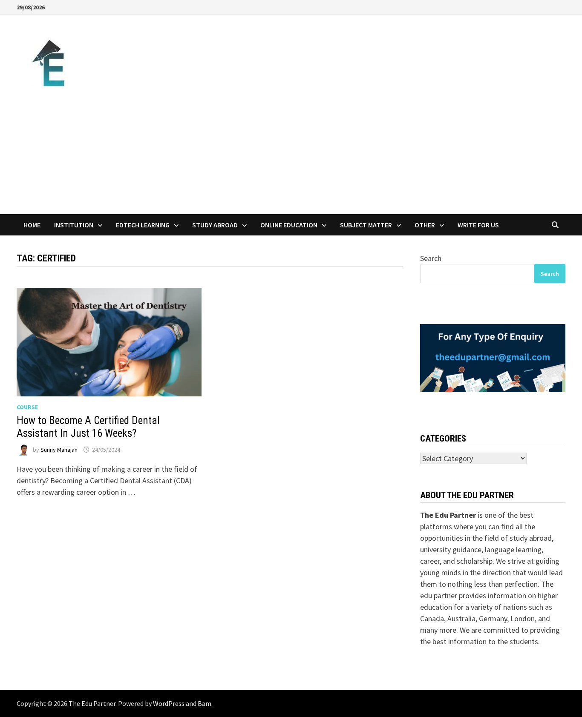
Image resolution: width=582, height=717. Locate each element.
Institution (73, 225)
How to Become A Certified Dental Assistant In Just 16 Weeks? (88, 426)
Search (430, 258)
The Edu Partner (92, 703)
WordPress (168, 703)
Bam (204, 703)
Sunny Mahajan (59, 449)
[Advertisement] (291, 150)
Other (425, 225)
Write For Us (478, 225)
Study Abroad (215, 225)
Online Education (288, 225)
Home (31, 225)
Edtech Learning (143, 225)
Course (27, 407)
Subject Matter (366, 225)
